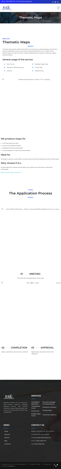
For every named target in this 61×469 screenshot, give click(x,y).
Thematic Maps (47, 410)
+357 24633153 (10, 1)
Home (6, 431)
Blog (5, 441)
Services (6, 437)
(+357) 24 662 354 (39, 444)
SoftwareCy (11, 466)
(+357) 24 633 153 (41, 441)
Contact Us (7, 444)
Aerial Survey (35, 411)
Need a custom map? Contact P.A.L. (11, 172)
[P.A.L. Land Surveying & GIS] (6, 7)
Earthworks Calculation (49, 407)
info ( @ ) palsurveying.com (24, 1)
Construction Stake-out (49, 415)
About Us (7, 434)
